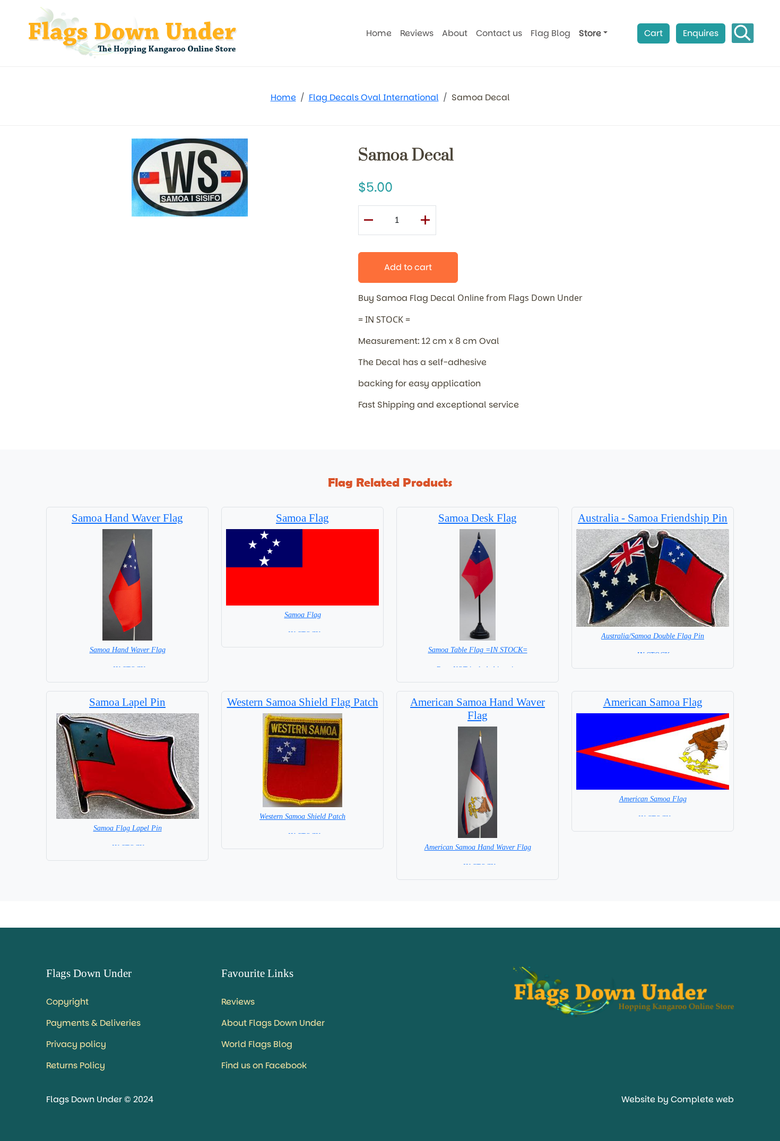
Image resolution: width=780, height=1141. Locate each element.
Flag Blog (550, 33)
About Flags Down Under (273, 1023)
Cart (653, 33)
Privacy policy (76, 1044)
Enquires (700, 33)
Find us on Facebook (264, 1065)
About (454, 33)
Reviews (417, 33)
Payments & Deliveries (93, 1023)
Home (379, 33)
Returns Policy (75, 1065)
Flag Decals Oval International (374, 97)
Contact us (499, 33)
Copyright (67, 1002)
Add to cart (408, 267)
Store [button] (590, 33)
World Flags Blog (256, 1044)
